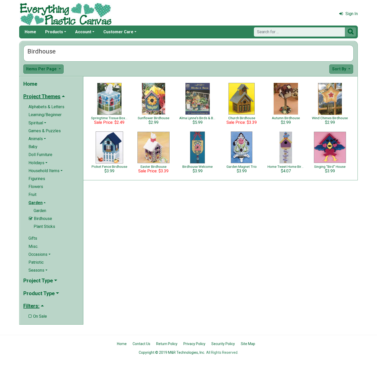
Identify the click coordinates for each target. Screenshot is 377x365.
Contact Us (141, 344)
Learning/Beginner (45, 114)
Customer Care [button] (118, 31)
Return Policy (166, 344)
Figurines (36, 178)
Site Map (248, 344)
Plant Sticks (44, 226)
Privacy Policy (194, 344)
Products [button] (54, 31)
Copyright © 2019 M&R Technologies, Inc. (172, 352)
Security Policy (223, 344)
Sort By (339, 69)
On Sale (37, 316)
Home (30, 31)
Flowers (35, 186)
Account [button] (83, 31)
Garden (40, 210)
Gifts (32, 238)
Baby (32, 146)
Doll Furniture (40, 154)
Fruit (32, 194)
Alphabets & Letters (46, 106)
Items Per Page (42, 69)
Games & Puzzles (44, 130)
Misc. (33, 246)
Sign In (351, 13)
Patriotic (36, 262)
